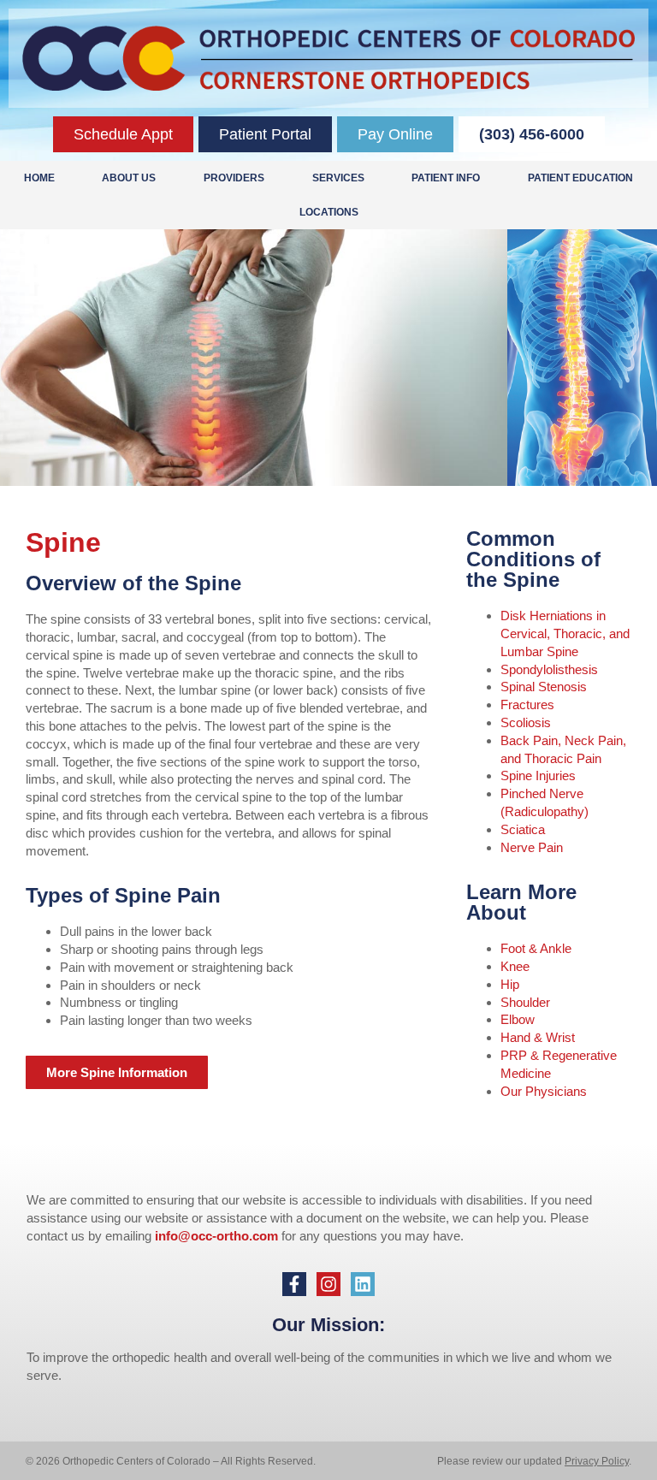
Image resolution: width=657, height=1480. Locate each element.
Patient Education (580, 178)
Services (338, 178)
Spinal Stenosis (543, 686)
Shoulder (525, 1002)
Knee (515, 966)
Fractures (527, 704)
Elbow (517, 1019)
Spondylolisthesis (549, 669)
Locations (328, 212)
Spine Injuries (538, 775)
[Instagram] (328, 1284)
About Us (129, 178)
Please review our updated (501, 1461)
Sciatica (522, 829)
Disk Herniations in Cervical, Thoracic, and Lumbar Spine (565, 633)
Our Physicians (543, 1091)
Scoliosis (525, 722)
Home (39, 178)
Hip (509, 984)
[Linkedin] (363, 1284)
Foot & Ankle (535, 948)
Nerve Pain (531, 847)
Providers (234, 178)
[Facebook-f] (294, 1284)
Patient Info (445, 178)
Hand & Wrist (537, 1037)
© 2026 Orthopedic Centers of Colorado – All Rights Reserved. (171, 1461)
